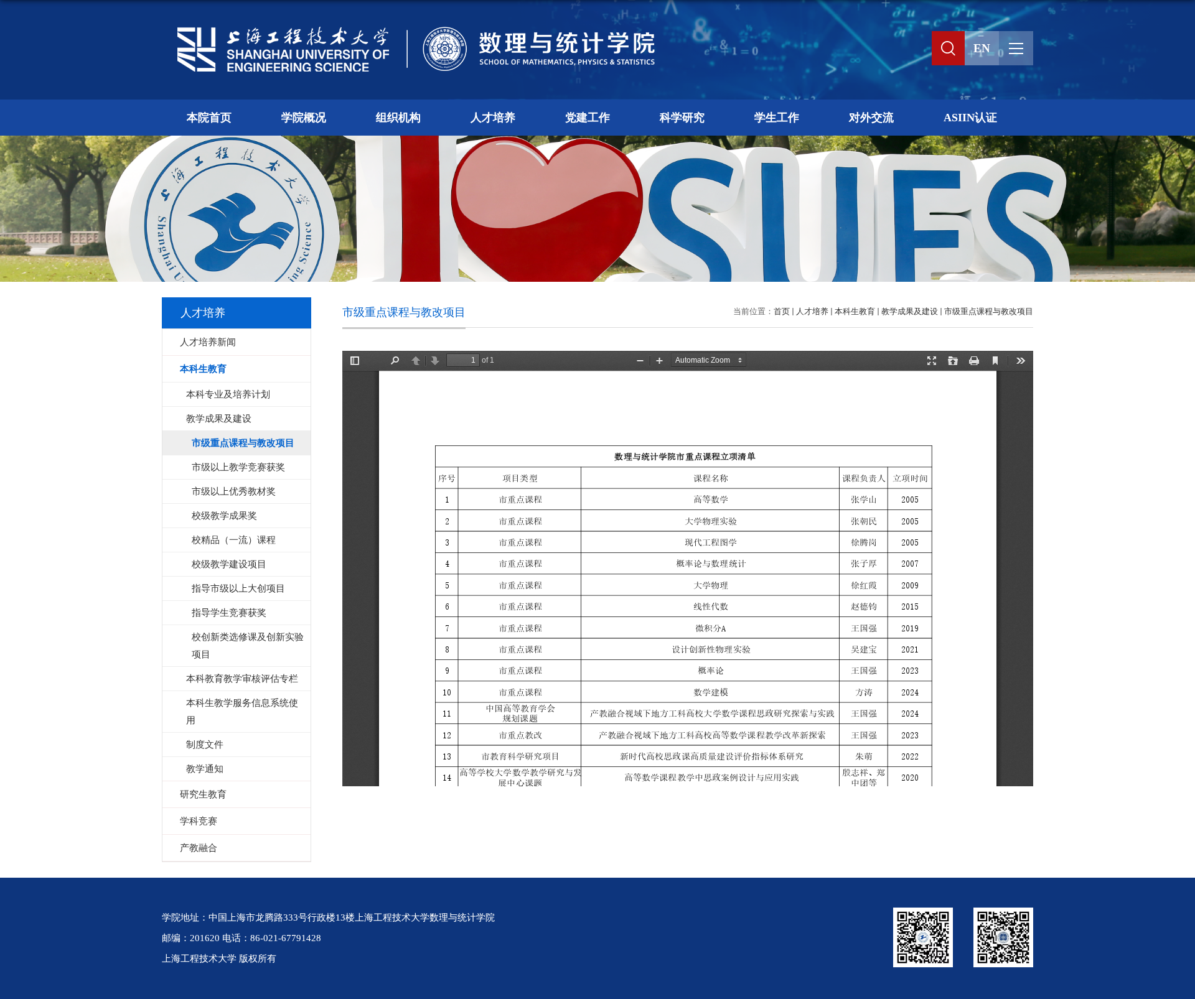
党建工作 (587, 117)
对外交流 (871, 117)
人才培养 (493, 117)
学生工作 (776, 117)
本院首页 (209, 117)
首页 (782, 311)
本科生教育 (855, 311)
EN (981, 48)
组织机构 (398, 117)
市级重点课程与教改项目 (988, 311)
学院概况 (303, 117)
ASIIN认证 (970, 117)
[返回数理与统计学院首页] (411, 29)
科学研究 (682, 117)
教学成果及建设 (909, 311)
